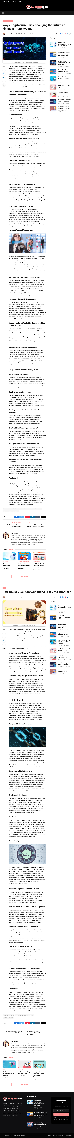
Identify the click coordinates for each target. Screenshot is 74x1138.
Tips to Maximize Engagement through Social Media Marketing (24, 566)
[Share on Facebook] (60, 34)
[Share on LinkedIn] (67, 34)
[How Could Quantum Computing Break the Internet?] (24, 623)
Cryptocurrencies (7, 508)
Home (4, 1)
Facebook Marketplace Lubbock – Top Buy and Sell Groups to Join (64, 54)
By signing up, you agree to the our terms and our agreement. (61, 1119)
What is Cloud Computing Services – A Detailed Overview (64, 78)
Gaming (52, 13)
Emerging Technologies (19, 13)
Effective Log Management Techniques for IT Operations (8, 566)
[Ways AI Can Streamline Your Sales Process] (53, 71)
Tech (8, 13)
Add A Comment (24, 576)
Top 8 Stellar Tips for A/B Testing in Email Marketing (39, 565)
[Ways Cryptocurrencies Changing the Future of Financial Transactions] (24, 60)
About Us (8, 1)
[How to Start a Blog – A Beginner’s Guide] (53, 87)
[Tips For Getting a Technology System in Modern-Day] (53, 62)
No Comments (26, 33)
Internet (31, 1015)
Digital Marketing (42, 13)
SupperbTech (22, 1135)
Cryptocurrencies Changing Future (21, 508)
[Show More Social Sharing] (70, 34)
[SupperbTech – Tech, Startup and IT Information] (37, 6)
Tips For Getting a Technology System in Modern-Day (64, 62)
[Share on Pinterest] (65, 34)
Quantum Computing (8, 1017)
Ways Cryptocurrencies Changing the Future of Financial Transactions (35, 1033)
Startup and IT (21, 1069)
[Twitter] (4, 73)
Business (31, 13)
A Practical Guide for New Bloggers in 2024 (64, 107)
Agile (34, 1069)
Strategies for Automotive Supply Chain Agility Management (38, 1074)
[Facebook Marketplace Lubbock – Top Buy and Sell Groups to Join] (53, 54)
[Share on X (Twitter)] (63, 34)
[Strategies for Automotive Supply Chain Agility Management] (39, 1064)
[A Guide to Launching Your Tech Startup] (53, 94)
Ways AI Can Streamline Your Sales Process (64, 70)
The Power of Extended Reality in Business (8, 1073)
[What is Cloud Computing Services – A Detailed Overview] (53, 78)
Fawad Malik (9, 33)
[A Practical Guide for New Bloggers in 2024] (53, 108)
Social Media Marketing (23, 561)
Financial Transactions (36, 508)
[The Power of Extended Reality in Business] (9, 1064)
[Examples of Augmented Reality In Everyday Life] (53, 101)
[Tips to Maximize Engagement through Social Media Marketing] (24, 556)
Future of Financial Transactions (10, 511)
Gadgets (59, 13)
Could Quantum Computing (21, 1015)
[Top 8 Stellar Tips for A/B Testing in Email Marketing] (39, 556)
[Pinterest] (4, 81)
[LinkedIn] (4, 77)
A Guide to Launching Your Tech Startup (63, 93)
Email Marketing (36, 561)
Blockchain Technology (8, 1015)
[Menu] (3, 13)
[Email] (4, 85)
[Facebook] (4, 70)
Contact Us (13, 1)
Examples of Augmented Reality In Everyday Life (64, 100)
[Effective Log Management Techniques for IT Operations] (9, 556)
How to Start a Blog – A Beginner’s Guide (64, 86)
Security (66, 13)
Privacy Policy (19, 1)
